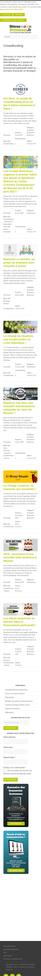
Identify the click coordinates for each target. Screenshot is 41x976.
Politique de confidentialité (12, 959)
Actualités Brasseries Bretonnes (30, 132)
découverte (8, 221)
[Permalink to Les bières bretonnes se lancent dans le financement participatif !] (20, 609)
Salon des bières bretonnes (6, 229)
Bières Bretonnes (9, 946)
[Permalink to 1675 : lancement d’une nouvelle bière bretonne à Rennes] (20, 545)
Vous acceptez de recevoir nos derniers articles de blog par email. (17, 772)
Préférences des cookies (13, 20)
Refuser (18, 14)
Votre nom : (8, 747)
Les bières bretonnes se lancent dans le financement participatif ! (19, 622)
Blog (5, 952)
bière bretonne (6, 449)
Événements (31, 213)
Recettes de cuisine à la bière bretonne (18, 701)
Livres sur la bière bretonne (15, 693)
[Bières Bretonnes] (20, 29)
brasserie (7, 453)
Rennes (7, 458)
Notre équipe (7, 955)
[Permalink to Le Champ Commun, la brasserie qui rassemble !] (20, 476)
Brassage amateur (6, 302)
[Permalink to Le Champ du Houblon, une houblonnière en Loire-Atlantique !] (20, 327)
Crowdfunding (8, 144)
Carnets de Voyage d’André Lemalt (17, 705)
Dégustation (7, 224)
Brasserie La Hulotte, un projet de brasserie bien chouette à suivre (19, 263)
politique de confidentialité (13, 9)
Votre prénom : (9, 737)
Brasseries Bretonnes (10, 949)
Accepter (6, 14)
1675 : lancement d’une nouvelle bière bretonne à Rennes (20, 557)
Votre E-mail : (9, 757)
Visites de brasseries (12, 708)
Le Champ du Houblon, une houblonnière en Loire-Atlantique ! (18, 339)
